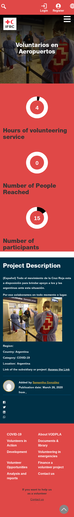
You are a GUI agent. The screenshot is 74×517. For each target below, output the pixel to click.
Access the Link (59, 369)
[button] (37, 402)
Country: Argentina (16, 351)
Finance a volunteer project (51, 465)
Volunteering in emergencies (49, 454)
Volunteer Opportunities (17, 465)
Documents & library (48, 443)
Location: (9, 363)
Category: (9, 357)
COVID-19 (14, 434)
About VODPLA (50, 434)
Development (17, 452)
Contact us (46, 473)
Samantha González (46, 382)
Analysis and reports (16, 476)
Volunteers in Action (17, 443)
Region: (8, 345)
